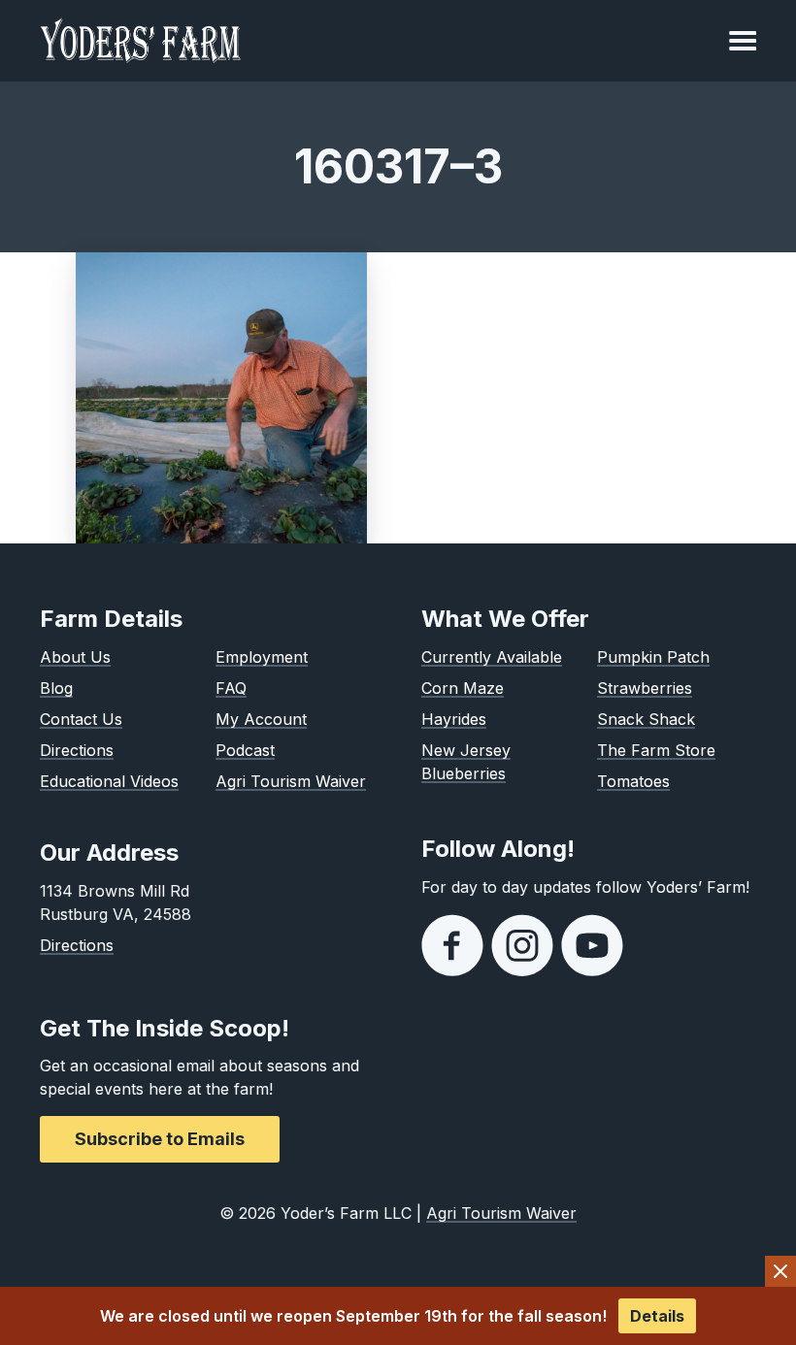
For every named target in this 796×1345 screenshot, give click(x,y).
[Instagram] (522, 945)
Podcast (245, 750)
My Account (261, 719)
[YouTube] (592, 945)
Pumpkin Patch (653, 657)
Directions (77, 750)
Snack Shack (646, 719)
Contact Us (81, 719)
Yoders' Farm (141, 41)
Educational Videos (109, 781)
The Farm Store (656, 750)
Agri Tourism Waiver (291, 781)
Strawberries (644, 688)
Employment (262, 657)
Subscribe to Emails (160, 1139)
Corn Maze (462, 688)
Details (657, 1316)
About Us (75, 657)
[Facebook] (452, 945)
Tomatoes (633, 781)
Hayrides (453, 719)
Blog (56, 688)
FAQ (231, 688)
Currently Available (491, 657)
